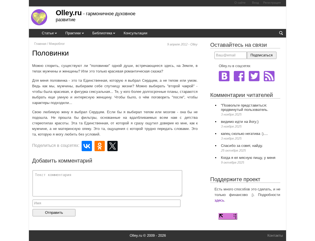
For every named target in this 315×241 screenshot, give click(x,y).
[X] (112, 146)
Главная (40, 43)
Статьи (48, 33)
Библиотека (102, 33)
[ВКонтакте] (87, 146)
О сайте (240, 2)
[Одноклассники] (99, 146)
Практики (73, 33)
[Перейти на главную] (39, 24)
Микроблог (57, 43)
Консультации (135, 33)
